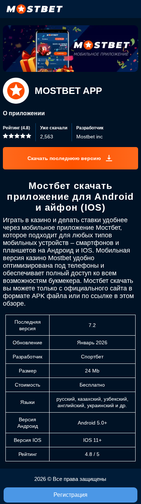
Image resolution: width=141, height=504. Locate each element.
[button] (128, 476)
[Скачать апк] (70, 158)
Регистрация (70, 495)
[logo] (35, 9)
